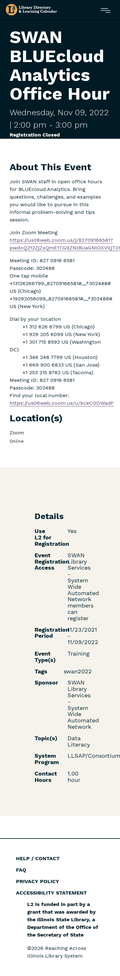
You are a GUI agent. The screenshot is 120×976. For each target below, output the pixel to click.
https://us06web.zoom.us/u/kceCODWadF (62, 403)
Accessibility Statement (51, 893)
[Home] (31, 10)
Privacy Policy (37, 881)
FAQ (21, 870)
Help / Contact (38, 858)
